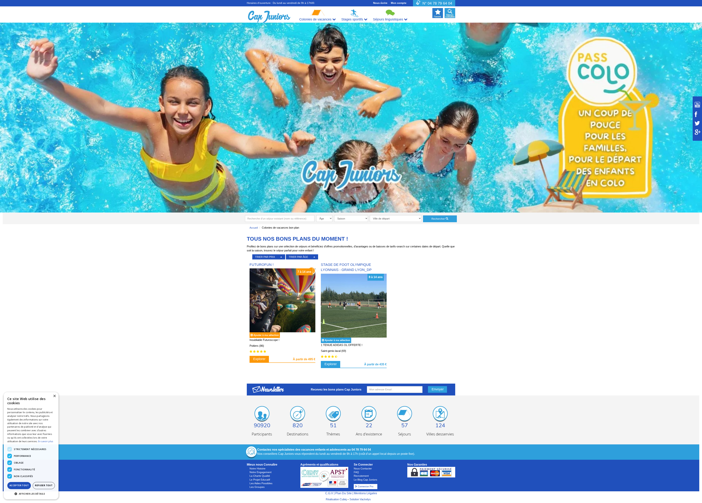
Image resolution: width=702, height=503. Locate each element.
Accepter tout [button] (19, 485)
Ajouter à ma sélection (266, 335)
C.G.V (329, 493)
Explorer (259, 359)
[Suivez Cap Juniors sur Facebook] (697, 114)
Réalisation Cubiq (336, 499)
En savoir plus (45, 441)
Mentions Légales (365, 493)
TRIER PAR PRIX (265, 256)
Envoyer (438, 389)
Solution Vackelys (360, 499)
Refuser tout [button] (43, 485)
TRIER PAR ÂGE (298, 256)
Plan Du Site (343, 493)
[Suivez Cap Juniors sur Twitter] (697, 123)
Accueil (254, 227)
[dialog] (31, 445)
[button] (31, 493)
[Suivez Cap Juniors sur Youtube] (697, 105)
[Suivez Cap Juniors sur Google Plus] (697, 132)
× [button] (54, 396)
